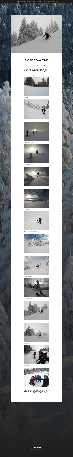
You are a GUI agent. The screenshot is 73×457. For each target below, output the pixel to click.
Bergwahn (36, 7)
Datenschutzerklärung (49, 1)
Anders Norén (39, 449)
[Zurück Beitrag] (1, 228)
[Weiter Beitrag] (72, 228)
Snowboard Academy (31, 1)
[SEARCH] (56, 1)
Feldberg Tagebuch (21, 1)
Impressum (40, 1)
